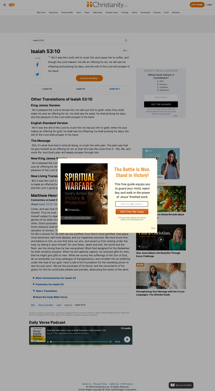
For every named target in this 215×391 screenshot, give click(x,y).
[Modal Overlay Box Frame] (107, 195)
